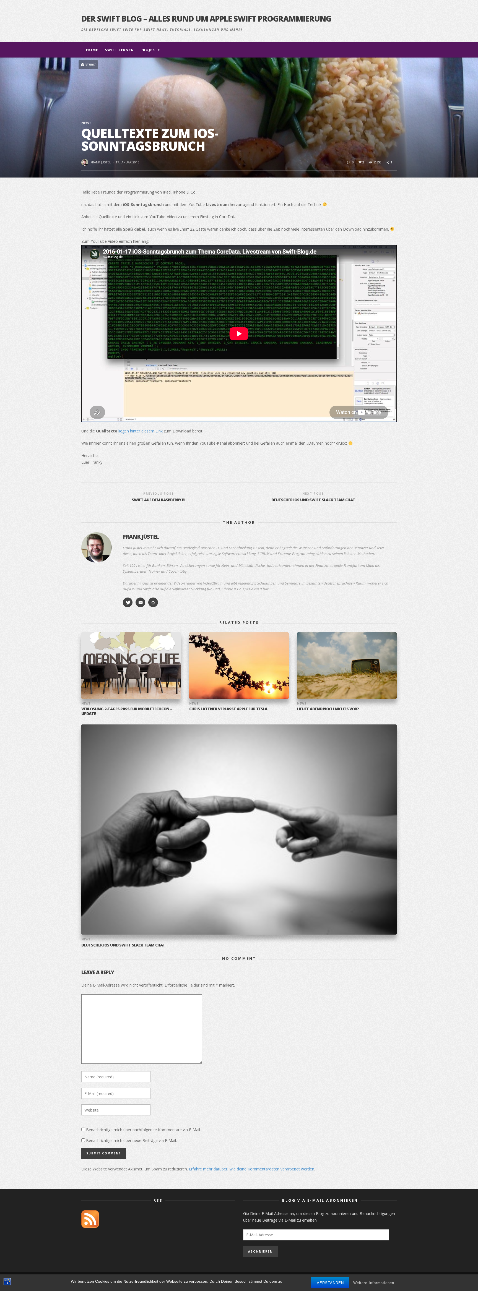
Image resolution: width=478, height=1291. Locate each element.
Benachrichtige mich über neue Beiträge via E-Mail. (131, 1140)
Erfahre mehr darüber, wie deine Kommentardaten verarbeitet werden (251, 1169)
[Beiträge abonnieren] (90, 1218)
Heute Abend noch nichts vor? (328, 708)
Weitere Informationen (373, 1283)
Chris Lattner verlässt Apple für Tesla (228, 708)
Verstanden (330, 1283)
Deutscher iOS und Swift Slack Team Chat (123, 945)
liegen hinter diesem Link (140, 431)
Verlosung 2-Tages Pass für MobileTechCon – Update (126, 711)
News (86, 123)
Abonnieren (260, 1251)
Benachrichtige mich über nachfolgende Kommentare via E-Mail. (143, 1129)
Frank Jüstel (100, 162)
